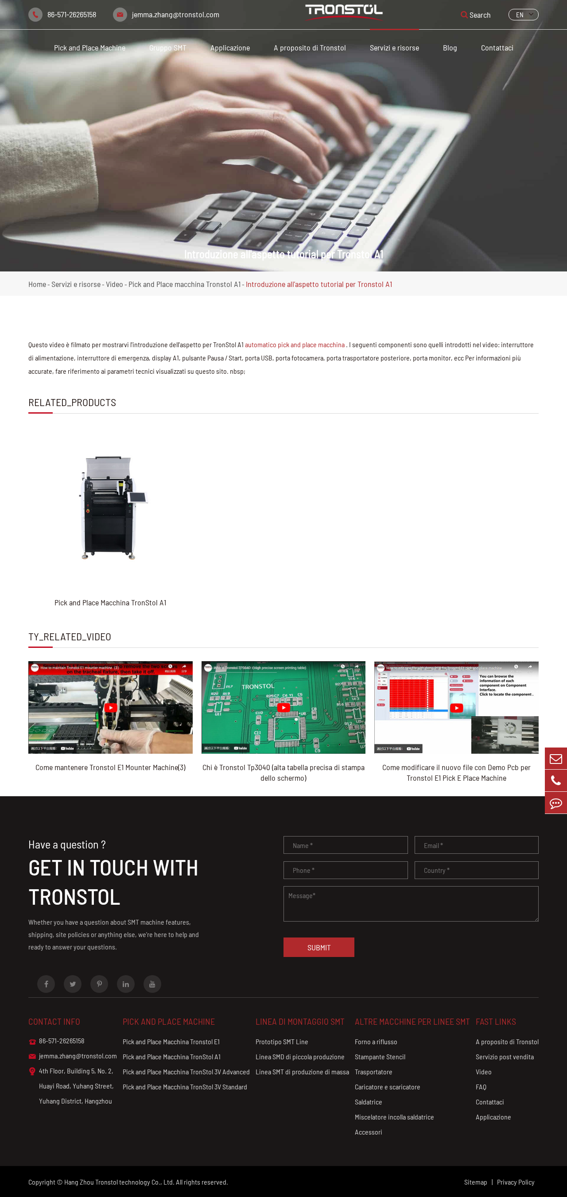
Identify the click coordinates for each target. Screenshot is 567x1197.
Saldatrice (368, 1101)
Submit (319, 947)
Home (37, 284)
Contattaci (497, 47)
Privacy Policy (516, 1182)
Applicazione (230, 47)
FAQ (481, 1086)
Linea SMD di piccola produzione (300, 1056)
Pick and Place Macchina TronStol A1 (110, 602)
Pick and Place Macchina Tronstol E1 (171, 1041)
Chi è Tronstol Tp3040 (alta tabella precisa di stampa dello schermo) (283, 772)
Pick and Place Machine (89, 47)
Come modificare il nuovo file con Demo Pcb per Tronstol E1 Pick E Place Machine (456, 772)
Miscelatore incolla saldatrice (394, 1116)
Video (114, 284)
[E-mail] (556, 758)
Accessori (368, 1131)
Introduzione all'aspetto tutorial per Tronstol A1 (319, 284)
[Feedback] (556, 802)
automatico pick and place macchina (295, 344)
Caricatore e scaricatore (387, 1086)
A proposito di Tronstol (310, 47)
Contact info (54, 1021)
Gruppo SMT (167, 47)
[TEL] (556, 780)
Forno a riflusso (376, 1041)
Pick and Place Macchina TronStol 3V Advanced (186, 1071)
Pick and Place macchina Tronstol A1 (184, 284)
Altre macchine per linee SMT (412, 1021)
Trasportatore (373, 1071)
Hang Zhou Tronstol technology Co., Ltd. (119, 1182)
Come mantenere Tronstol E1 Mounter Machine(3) (110, 767)
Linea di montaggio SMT (300, 1021)
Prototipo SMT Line (282, 1041)
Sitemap (475, 1182)
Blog (450, 47)
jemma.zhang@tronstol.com (175, 14)
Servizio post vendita (505, 1056)
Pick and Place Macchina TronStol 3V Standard (185, 1086)
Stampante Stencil (380, 1056)
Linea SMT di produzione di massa (302, 1071)
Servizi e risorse (394, 47)
